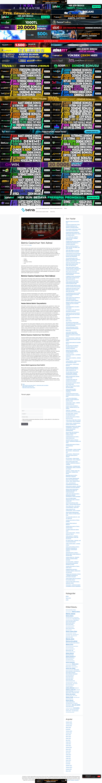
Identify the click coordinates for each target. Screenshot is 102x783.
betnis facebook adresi (74, 635)
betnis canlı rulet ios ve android (70, 625)
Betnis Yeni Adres (75, 692)
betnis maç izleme (70, 668)
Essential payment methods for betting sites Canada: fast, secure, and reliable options (73, 234)
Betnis (65, 208)
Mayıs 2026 (68, 727)
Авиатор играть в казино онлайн (42, 211)
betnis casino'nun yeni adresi (27, 385)
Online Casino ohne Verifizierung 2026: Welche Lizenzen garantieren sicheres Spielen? (73, 299)
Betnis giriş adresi (71, 641)
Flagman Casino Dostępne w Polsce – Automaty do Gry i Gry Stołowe (72, 407)
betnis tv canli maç (71, 689)
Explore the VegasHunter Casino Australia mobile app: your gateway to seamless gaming (73, 226)
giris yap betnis (76, 704)
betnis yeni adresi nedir (69, 695)
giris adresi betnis (69, 703)
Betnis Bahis (69, 616)
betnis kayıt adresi (68, 665)
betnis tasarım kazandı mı (69, 686)
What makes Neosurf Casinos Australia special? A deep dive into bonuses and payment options (73, 268)
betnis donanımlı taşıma (69, 634)
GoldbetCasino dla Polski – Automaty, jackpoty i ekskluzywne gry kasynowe (73, 571)
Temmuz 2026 (69, 723)
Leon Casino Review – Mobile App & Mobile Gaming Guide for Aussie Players (73, 339)
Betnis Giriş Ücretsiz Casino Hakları (28, 387)
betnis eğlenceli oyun (76, 634)
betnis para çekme (69, 679)
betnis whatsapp (70, 691)
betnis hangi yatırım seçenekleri (70, 660)
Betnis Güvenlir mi (70, 657)
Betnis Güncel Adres (70, 654)
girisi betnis (68, 704)
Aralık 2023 (68, 743)
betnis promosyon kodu (70, 680)
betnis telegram (70, 687)
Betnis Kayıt (75, 664)
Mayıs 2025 (68, 734)
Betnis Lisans (68, 666)
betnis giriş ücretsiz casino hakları (70, 651)
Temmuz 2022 (69, 767)
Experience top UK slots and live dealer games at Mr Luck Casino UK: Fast (73, 314)
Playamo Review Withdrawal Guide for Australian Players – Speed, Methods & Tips (72, 369)
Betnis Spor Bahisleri (70, 684)
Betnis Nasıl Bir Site (69, 676)
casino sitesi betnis (70, 701)
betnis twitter (78, 689)
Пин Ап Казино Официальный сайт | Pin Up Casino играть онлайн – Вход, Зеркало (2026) (73, 480)
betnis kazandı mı (73, 665)
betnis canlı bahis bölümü (71, 621)
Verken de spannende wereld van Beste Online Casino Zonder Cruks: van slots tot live (73, 264)
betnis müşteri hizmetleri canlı (70, 675)
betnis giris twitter (69, 637)
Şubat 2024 (68, 741)
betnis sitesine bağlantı (69, 683)
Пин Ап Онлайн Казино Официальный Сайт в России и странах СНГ (73, 500)
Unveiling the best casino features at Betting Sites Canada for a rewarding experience (73, 243)
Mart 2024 (68, 740)
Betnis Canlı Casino (70, 622)
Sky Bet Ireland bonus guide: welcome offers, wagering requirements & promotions (72, 373)
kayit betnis (76, 707)
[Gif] (51, 98)
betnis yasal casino (76, 691)
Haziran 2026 (69, 725)
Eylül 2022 (68, 763)
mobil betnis (67, 709)
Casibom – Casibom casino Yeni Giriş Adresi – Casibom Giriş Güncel (73, 472)
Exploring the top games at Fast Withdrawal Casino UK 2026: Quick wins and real (72, 290)
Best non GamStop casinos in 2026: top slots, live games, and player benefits (73, 247)
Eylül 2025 (68, 729)
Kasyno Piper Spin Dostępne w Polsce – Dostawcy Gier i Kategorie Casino (72, 433)
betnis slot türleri (75, 683)
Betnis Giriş (52, 211)
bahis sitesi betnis (69, 609)
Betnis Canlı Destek (69, 624)
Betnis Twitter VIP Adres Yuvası (28, 386)
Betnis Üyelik (69, 697)
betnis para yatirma (69, 677)
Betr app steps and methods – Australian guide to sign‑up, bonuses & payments (72, 347)
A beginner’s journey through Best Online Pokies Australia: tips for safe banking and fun (73, 278)
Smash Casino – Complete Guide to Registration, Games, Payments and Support (73, 467)
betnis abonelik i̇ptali (69, 611)
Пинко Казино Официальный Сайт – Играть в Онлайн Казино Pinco (73, 514)
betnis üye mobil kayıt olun (69, 698)
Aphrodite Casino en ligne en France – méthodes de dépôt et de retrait (73, 441)
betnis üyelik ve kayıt (76, 697)
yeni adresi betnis (75, 710)
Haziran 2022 (69, 769)
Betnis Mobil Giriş (76, 671)
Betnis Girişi (69, 644)
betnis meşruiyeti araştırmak (70, 669)
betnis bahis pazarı (76, 617)
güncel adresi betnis (70, 706)
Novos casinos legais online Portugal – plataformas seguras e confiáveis (73, 463)
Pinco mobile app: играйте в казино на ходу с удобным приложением (72, 238)
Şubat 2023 (68, 754)
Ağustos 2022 (69, 765)
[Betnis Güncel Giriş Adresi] (28, 210)
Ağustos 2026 (69, 722)
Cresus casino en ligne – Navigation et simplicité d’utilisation (71, 390)
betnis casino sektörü (69, 629)
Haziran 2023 (69, 747)
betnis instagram (70, 662)
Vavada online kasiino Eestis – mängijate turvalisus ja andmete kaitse (73, 395)
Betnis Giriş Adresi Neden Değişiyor (73, 642)
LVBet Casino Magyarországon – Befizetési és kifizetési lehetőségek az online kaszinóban (73, 495)
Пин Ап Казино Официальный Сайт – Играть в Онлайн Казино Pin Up (49, 208)
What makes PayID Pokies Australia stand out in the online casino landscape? (72, 273)
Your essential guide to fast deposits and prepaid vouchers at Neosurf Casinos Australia (73, 259)
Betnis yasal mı (69, 692)
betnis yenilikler (75, 695)
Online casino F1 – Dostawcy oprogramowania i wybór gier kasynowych (72, 537)
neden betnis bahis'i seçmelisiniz (42, 385)
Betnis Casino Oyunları (70, 628)
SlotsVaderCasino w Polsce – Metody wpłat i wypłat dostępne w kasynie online (73, 554)
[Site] (25, 71)
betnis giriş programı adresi (69, 647)
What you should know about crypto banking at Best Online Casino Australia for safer (72, 282)
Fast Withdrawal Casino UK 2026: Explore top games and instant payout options (73, 294)
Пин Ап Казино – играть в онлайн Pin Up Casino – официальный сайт (73, 451)
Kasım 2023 (68, 745)
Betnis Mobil (76, 669)
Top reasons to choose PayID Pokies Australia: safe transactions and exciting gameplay (73, 324)
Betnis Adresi (69, 320)
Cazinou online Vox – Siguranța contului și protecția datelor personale (72, 558)
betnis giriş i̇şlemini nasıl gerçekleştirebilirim (72, 646)
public (67, 599)
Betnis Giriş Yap (69, 650)
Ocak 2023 (68, 756)
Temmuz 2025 (69, 731)
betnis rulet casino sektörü (69, 682)
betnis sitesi (75, 682)
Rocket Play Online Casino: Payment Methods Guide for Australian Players (72, 351)
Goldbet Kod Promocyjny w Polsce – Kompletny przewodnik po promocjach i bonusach (73, 575)
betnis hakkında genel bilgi (69, 659)
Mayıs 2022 (68, 770)
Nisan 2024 (68, 738)
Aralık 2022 (68, 758)
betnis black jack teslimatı (69, 620)
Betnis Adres (76, 611)
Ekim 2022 (68, 761)
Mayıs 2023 (68, 749)
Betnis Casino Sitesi (71, 631)
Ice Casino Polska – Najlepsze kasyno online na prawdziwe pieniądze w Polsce (72, 563)
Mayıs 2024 (68, 736)
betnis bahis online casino (69, 617)
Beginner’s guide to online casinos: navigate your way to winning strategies (73, 303)
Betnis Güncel (70, 653)
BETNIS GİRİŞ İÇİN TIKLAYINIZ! (51, 41)
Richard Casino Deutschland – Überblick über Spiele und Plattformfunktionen (72, 490)
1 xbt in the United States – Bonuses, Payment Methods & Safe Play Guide (72, 399)
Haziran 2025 (69, 732)
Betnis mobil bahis (69, 671)
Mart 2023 (68, 752)
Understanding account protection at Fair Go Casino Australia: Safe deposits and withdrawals (73, 255)
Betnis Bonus (76, 620)
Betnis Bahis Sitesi (76, 618)
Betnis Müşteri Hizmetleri (71, 673)
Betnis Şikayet (69, 700)
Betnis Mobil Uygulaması (70, 672)
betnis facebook (68, 635)
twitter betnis (68, 710)
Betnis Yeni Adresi (70, 694)
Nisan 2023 (68, 751)
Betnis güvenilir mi (70, 656)
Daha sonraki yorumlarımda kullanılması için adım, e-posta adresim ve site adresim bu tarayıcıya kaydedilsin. (40, 420)
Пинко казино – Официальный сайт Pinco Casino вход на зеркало (72, 455)
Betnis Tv (34, 385)
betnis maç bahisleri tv (75, 666)
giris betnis (75, 703)
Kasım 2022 (68, 760)
